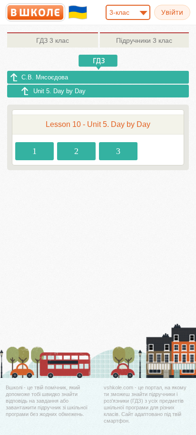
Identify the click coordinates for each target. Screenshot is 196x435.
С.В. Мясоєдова (44, 77)
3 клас (52, 40)
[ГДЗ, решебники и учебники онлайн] (35, 12)
